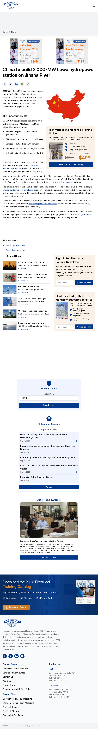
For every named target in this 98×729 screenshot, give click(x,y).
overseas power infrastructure (43, 203)
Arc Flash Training (11, 707)
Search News (49, 405)
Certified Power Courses (14, 672)
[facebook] (5, 84)
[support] (22, 84)
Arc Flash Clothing (11, 711)
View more (22, 268)
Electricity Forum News (16, 245)
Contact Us (8, 677)
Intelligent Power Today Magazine (18, 703)
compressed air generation (79, 214)
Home (5, 32)
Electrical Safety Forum (13, 715)
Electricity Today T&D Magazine (17, 699)
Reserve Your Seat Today (71, 164)
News (13, 32)
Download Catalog (18, 607)
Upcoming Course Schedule (15, 668)
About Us (7, 681)
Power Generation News (16, 250)
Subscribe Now (84, 282)
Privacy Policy (9, 685)
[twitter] (10, 84)
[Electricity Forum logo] (11, 5)
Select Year (49, 394)
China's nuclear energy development (19, 190)
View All (49, 487)
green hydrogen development (59, 182)
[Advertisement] (49, 226)
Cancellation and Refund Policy (17, 689)
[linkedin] (16, 84)
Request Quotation (49, 557)
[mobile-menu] (93, 6)
